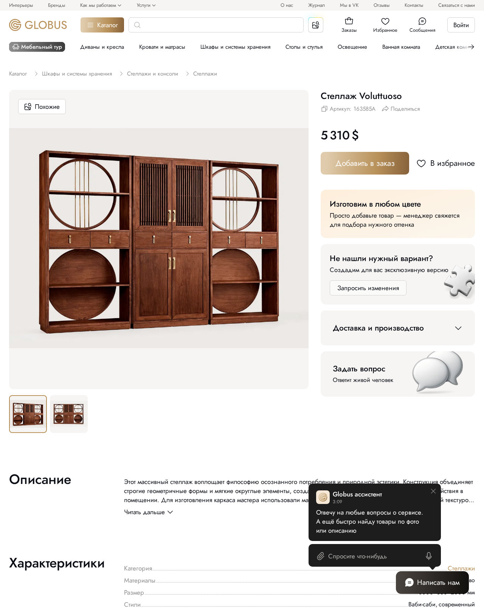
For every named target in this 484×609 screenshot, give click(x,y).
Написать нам (438, 582)
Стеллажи (461, 568)
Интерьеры (21, 5)
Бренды (56, 5)
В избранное (452, 163)
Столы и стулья (304, 47)
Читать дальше (144, 511)
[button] (349, 21)
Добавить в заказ (365, 163)
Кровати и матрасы (162, 47)
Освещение (352, 47)
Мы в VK (349, 5)
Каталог (107, 24)
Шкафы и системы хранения (235, 47)
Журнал (316, 5)
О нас (287, 5)
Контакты (414, 5)
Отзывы (381, 5)
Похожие (47, 106)
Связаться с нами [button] (456, 5)
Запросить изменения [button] (368, 287)
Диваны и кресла (102, 47)
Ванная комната (401, 47)
